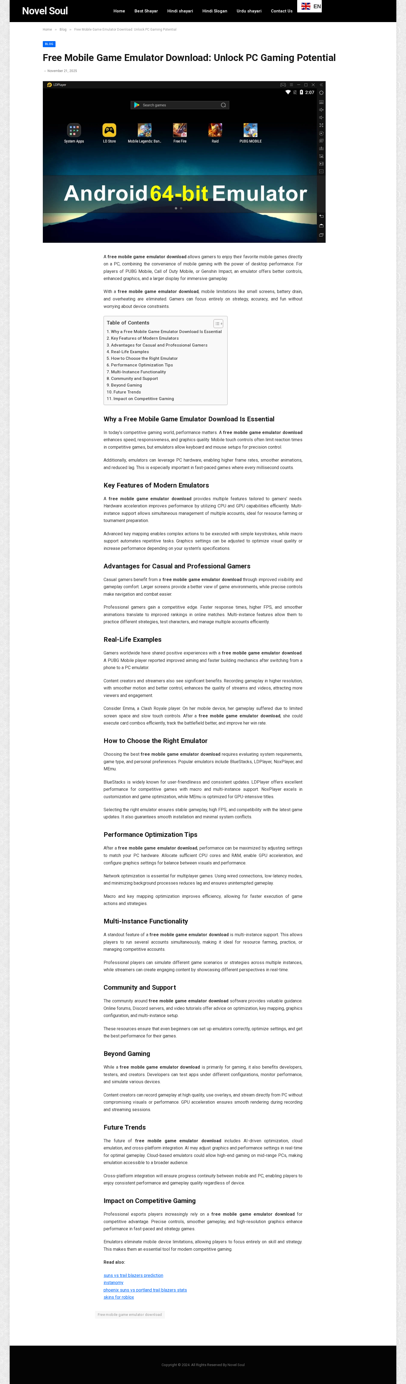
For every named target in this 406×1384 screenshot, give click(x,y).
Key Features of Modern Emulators (145, 338)
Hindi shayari (180, 11)
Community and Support (134, 378)
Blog (49, 44)
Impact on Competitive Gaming (144, 398)
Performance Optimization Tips (142, 365)
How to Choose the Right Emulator (144, 358)
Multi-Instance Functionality (138, 371)
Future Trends (127, 392)
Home (119, 11)
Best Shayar (146, 11)
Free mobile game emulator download (130, 1315)
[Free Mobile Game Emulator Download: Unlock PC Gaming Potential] (184, 241)
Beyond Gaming (126, 385)
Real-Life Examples (130, 351)
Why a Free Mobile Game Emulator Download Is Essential (166, 331)
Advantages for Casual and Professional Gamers (159, 345)
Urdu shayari (249, 11)
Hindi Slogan (214, 11)
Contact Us (281, 11)
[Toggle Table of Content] (215, 323)
